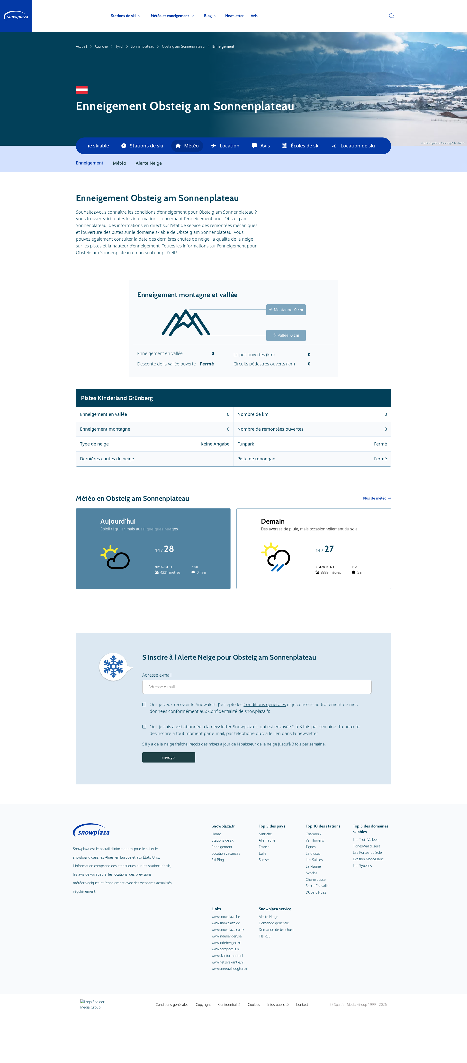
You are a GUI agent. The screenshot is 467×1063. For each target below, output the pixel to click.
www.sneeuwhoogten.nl (230, 968)
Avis (254, 15)
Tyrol (119, 46)
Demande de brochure (276, 929)
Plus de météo (374, 498)
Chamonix (313, 834)
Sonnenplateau (142, 46)
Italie (262, 853)
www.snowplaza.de (226, 923)
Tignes (311, 847)
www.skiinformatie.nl (227, 955)
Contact (302, 1004)
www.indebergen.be (227, 936)
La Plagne (313, 866)
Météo (191, 145)
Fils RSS (264, 936)
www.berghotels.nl (226, 949)
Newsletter (234, 15)
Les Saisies (314, 859)
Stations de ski (123, 15)
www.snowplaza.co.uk (228, 929)
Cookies (254, 1004)
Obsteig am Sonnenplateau (183, 46)
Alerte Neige (149, 163)
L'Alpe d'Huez (316, 892)
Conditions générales (264, 704)
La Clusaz (313, 853)
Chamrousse (316, 879)
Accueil (81, 46)
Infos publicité (278, 1004)
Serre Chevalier (318, 885)
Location (230, 145)
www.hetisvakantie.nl (227, 962)
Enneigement (222, 847)
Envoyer (169, 757)
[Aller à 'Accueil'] (16, 16)
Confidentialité (222, 711)
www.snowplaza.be (226, 916)
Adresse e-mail (156, 675)
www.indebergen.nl (226, 942)
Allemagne (267, 840)
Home (216, 834)
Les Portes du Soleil (368, 852)
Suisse (264, 859)
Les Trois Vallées (365, 839)
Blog (208, 15)
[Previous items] (82, 146)
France (264, 847)
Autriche (101, 46)
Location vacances (226, 853)
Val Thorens (315, 840)
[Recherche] (390, 15)
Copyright (203, 1004)
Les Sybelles (362, 865)
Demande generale (274, 923)
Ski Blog (218, 859)
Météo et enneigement (170, 15)
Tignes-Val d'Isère (366, 846)
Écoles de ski (305, 145)
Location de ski (358, 145)
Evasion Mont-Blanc (368, 859)
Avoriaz (311, 873)
